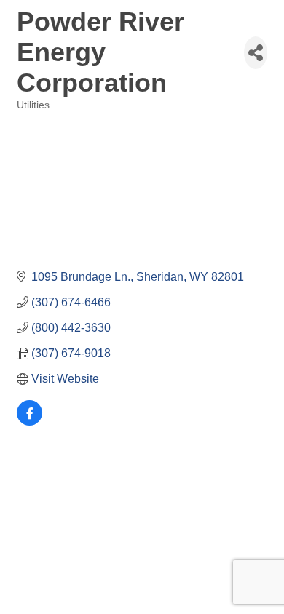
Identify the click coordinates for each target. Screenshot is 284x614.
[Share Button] (255, 52)
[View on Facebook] (29, 421)
